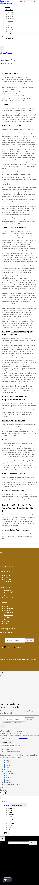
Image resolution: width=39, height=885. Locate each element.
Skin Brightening (9, 613)
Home (6, 801)
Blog (5, 832)
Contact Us (9, 39)
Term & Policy (8, 597)
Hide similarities (11, 749)
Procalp (10, 14)
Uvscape (7, 621)
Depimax (11, 16)
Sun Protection (8, 615)
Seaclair (10, 29)
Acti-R (6, 619)
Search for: (3, 843)
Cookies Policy (9, 593)
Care (5, 577)
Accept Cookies (6, 742)
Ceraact (10, 827)
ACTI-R (10, 25)
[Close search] (2, 838)
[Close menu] (0, 797)
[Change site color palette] (7, 879)
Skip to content (5, 1)
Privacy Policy (8, 591)
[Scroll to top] (2, 793)
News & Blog (8, 579)
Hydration (7, 610)
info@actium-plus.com (7, 566)
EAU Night (11, 23)
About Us (7, 575)
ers (8, 577)
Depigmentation (9, 608)
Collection (7, 805)
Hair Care (7, 606)
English (25, 1)
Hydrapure (11, 19)
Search (33, 843)
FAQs (5, 595)
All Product (11, 12)
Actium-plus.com (17, 659)
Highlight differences (13, 751)
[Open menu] (2, 49)
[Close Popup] (2, 673)
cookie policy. (23, 738)
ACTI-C (10, 21)
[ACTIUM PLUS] (6, 53)
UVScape (11, 27)
